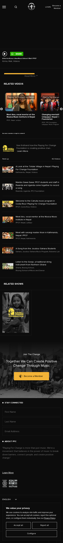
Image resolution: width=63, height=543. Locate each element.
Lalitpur (18, 120)
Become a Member (33, 376)
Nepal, (13, 120)
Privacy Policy (49, 518)
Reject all (44, 525)
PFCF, (8, 120)
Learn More (22, 151)
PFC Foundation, (51, 122)
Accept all (18, 525)
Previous (1, 109)
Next (61, 109)
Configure (31, 534)
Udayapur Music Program (50, 124)
